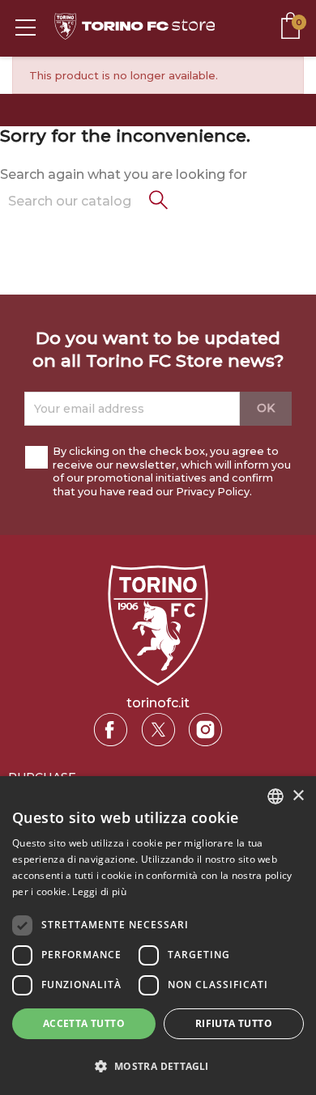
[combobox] (275, 796)
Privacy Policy (213, 492)
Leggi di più (99, 891)
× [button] (298, 796)
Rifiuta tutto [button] (233, 1023)
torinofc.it (158, 703)
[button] (158, 1066)
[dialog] (158, 935)
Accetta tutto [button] (84, 1023)
